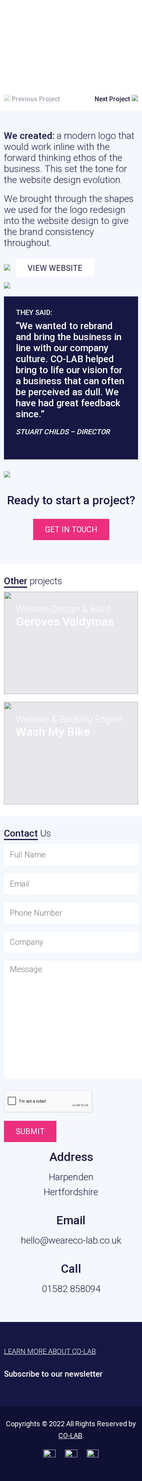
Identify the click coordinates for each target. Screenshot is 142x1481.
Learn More (96, 16)
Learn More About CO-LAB (50, 1351)
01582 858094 (71, 1288)
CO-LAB (70, 1435)
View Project (60, 669)
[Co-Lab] (25, 18)
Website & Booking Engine (69, 719)
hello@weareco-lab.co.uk (71, 1240)
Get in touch (71, 529)
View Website (55, 268)
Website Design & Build (63, 609)
